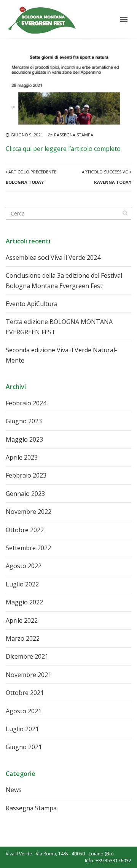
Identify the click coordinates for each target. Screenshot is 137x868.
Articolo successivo (106, 177)
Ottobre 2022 (25, 530)
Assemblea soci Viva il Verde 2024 (53, 257)
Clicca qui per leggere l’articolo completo (63, 148)
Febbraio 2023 (26, 475)
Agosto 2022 (23, 566)
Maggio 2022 (24, 602)
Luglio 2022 (22, 584)
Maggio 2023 (24, 439)
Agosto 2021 (23, 711)
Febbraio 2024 (26, 403)
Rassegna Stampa (73, 135)
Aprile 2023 (22, 457)
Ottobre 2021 (25, 692)
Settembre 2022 (28, 548)
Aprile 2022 (22, 620)
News (14, 789)
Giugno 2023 (24, 421)
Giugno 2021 (24, 747)
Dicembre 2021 (27, 656)
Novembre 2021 (28, 674)
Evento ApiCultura (31, 304)
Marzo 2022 (23, 638)
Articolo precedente (31, 177)
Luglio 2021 (22, 729)
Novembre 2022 (28, 511)
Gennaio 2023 (25, 493)
